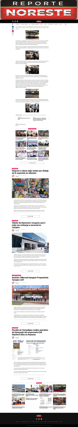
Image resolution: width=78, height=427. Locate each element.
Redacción (17, 176)
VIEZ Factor (37, 425)
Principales (18, 24)
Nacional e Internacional (35, 24)
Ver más (60, 24)
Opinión (45, 24)
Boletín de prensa (22, 124)
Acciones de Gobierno (24, 24)
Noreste (41, 24)
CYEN (29, 24)
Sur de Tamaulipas (50, 24)
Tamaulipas (56, 24)
